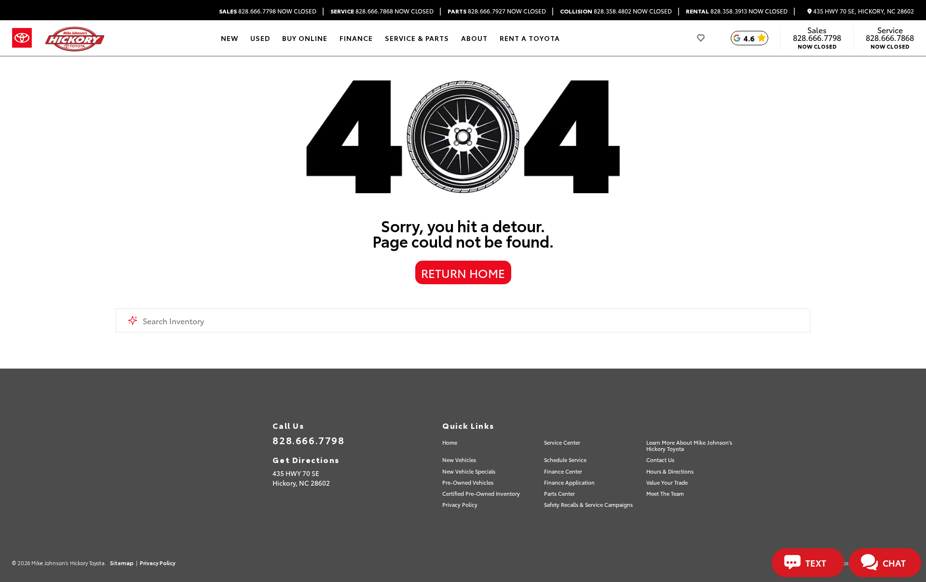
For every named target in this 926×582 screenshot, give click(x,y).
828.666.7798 (267, 11)
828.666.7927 (497, 11)
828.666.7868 (382, 11)
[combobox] (463, 320)
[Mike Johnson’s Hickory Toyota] (74, 38)
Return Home (463, 273)
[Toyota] (22, 38)
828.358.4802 (616, 11)
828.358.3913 (737, 11)
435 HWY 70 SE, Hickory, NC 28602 (863, 11)
